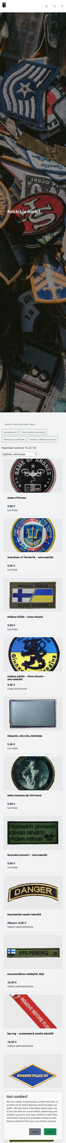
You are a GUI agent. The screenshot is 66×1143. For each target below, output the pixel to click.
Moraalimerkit (10, 432)
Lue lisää (12, 510)
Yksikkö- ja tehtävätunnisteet (43, 439)
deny (35, 1131)
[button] (54, 6)
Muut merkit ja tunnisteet (33, 432)
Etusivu (8, 424)
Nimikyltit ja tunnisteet (14, 439)
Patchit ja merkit (20, 424)
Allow (50, 1131)
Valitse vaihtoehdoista (20, 927)
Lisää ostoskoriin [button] (17, 688)
